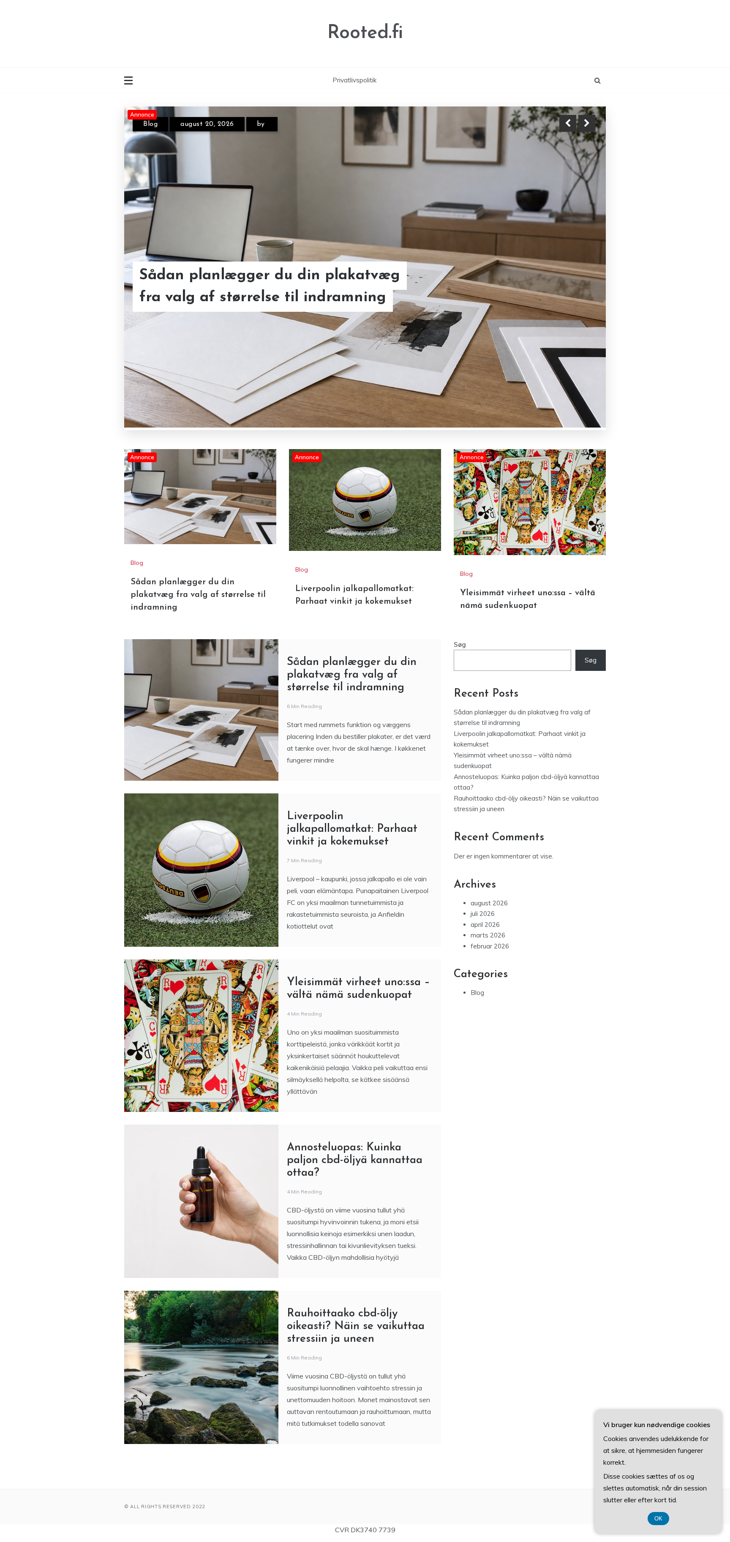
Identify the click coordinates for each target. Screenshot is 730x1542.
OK (658, 1518)
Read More (571, 286)
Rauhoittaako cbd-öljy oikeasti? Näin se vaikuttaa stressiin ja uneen (356, 1235)
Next (586, 123)
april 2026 (485, 833)
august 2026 (489, 812)
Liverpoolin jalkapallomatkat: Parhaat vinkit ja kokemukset (273, 286)
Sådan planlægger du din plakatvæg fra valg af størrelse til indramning (198, 503)
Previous (567, 123)
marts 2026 (488, 844)
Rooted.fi (365, 33)
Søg (460, 553)
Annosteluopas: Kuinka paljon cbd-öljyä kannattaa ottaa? (354, 1069)
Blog (150, 124)
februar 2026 (490, 855)
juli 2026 (483, 822)
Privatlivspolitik (354, 80)
